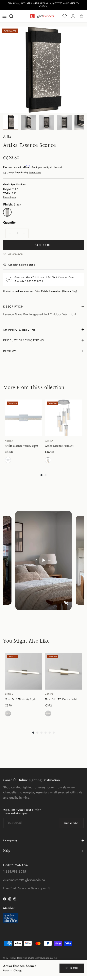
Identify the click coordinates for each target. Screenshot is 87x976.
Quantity (9, 222)
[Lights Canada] (42, 16)
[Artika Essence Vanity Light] (23, 418)
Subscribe (71, 823)
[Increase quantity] (25, 233)
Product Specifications (23, 340)
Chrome (8, 460)
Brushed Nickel (8, 713)
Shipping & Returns (19, 330)
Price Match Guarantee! (48, 291)
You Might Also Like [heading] (26, 641)
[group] (23, 432)
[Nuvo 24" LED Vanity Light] (63, 671)
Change (18, 970)
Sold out (72, 968)
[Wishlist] (64, 16)
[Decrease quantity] (9, 233)
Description (13, 307)
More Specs (9, 197)
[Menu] (4, 16)
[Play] (43, 560)
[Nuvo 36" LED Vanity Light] (23, 671)
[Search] (13, 16)
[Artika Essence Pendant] (63, 418)
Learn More (35, 172)
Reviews (10, 351)
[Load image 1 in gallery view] (43, 70)
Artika (7, 136)
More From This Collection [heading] (33, 387)
